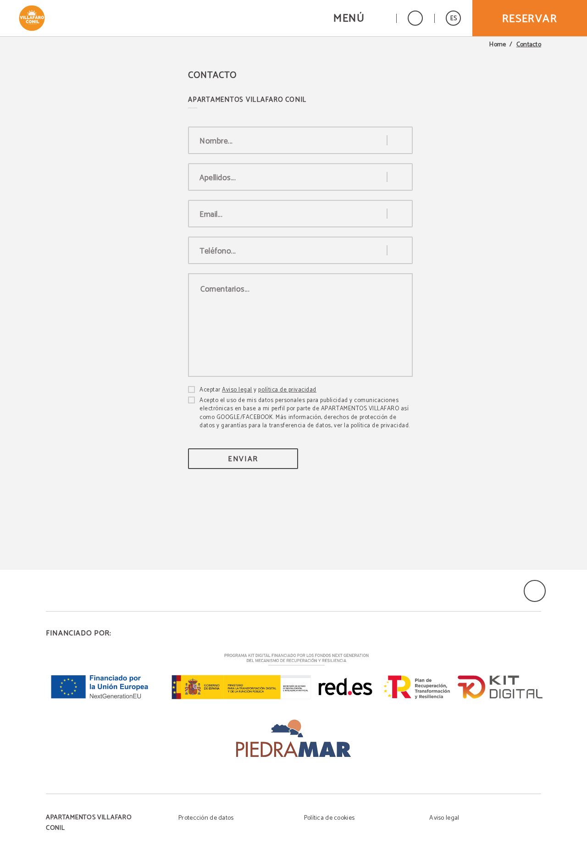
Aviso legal (237, 390)
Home (497, 45)
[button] (359, 18)
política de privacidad (287, 390)
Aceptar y (257, 390)
